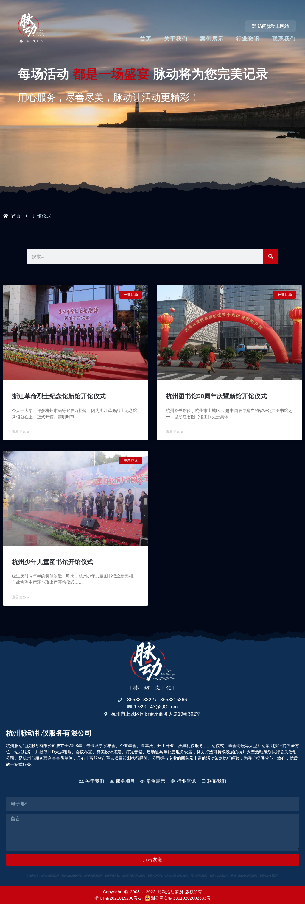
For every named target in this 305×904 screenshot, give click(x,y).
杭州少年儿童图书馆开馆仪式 (52, 561)
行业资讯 (248, 38)
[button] (270, 26)
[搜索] (270, 256)
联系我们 (284, 38)
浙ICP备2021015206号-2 (117, 898)
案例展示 (212, 38)
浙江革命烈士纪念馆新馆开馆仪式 (59, 396)
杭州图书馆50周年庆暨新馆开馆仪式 (216, 396)
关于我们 (176, 38)
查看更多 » (20, 432)
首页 (146, 38)
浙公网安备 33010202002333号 (181, 898)
